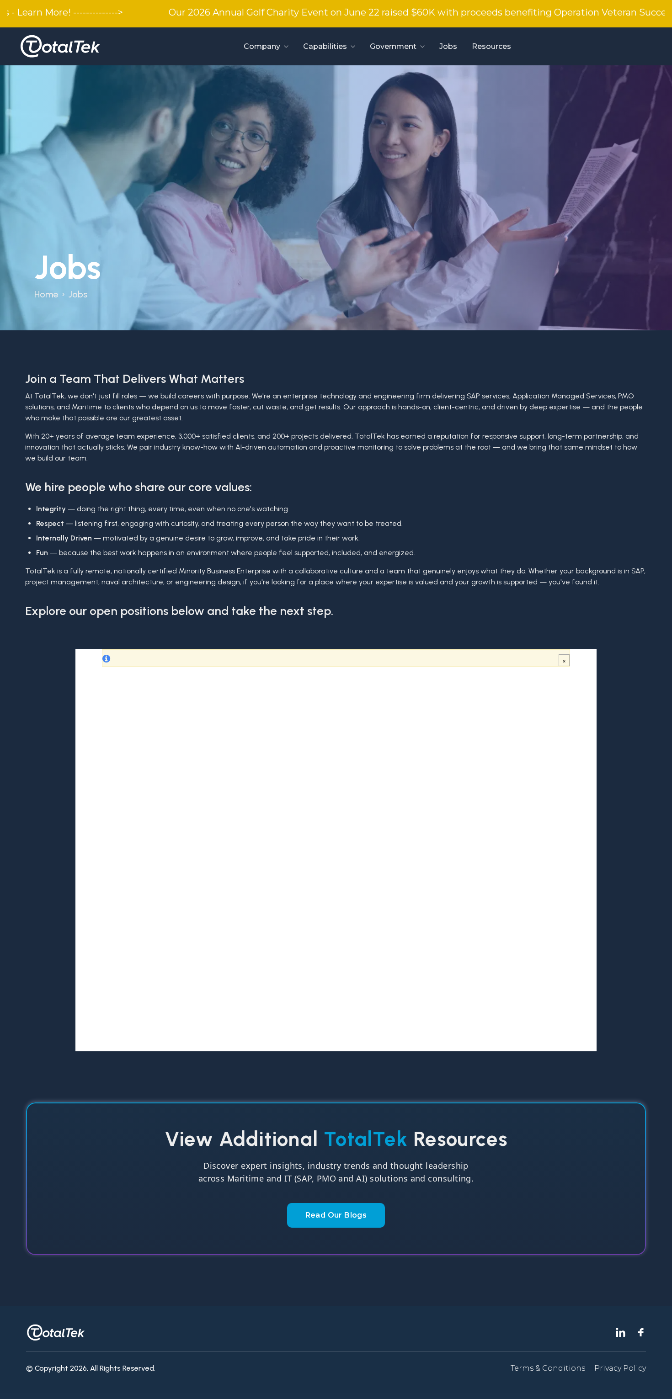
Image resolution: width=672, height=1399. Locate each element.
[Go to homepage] (60, 46)
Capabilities (325, 46)
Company (262, 46)
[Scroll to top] (654, 1381)
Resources (491, 46)
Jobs (448, 46)
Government (393, 46)
